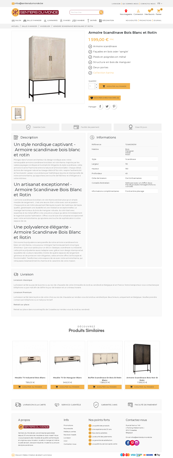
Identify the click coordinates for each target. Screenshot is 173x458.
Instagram (136, 443)
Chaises (66, 20)
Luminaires (52, 20)
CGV (65, 441)
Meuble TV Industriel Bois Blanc (30, 378)
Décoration (108, 20)
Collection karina (103, 72)
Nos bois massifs (70, 435)
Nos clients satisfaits (99, 433)
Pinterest (114, 106)
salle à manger (34, 20)
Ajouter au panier (114, 86)
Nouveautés (131, 20)
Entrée (93, 20)
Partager (100, 106)
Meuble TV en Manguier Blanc (67, 378)
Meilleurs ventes (70, 432)
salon (18, 20)
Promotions (145, 20)
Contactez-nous (148, 4)
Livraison (116, 4)
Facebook (128, 443)
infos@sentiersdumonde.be (27, 3)
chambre (80, 20)
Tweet (107, 106)
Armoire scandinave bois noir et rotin (142, 379)
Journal (157, 20)
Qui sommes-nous (131, 4)
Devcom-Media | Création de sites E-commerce (33, 455)
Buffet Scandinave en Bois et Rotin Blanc (104, 379)
